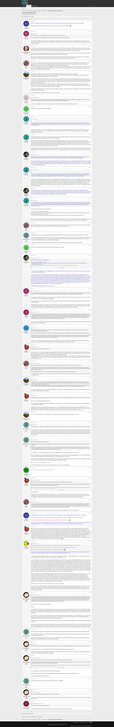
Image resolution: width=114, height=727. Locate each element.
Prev (24, 18)
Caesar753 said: (34, 119)
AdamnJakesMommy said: (36, 703)
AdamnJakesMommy (26, 14)
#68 (90, 467)
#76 (90, 641)
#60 (90, 325)
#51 (90, 167)
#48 (90, 116)
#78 (90, 678)
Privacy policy (82, 722)
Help (86, 722)
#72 (90, 526)
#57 (90, 255)
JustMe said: (34, 328)
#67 (90, 437)
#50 (90, 152)
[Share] (89, 21)
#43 (90, 46)
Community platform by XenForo (57, 724)
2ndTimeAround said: (35, 363)
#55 (90, 233)
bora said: (33, 395)
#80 (90, 701)
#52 (90, 188)
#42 (90, 31)
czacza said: (34, 380)
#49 (90, 134)
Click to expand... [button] (61, 267)
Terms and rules (76, 722)
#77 (90, 655)
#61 (90, 344)
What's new (34, 6)
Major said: (34, 543)
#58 (90, 288)
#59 (90, 309)
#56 (90, 245)
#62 (90, 361)
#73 (90, 541)
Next (31, 18)
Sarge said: (34, 33)
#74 (90, 592)
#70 (90, 499)
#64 (90, 393)
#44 (90, 60)
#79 (90, 689)
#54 (90, 222)
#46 (90, 95)
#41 (90, 21)
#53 (90, 198)
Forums (28, 6)
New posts (24, 7)
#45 (90, 71)
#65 (90, 412)
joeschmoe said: (34, 97)
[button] (38, 6)
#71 (90, 512)
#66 (90, 422)
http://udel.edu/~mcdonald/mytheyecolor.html (40, 462)
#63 (90, 377)
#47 (90, 106)
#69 (90, 477)
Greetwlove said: (35, 347)
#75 (90, 629)
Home (24, 6)
